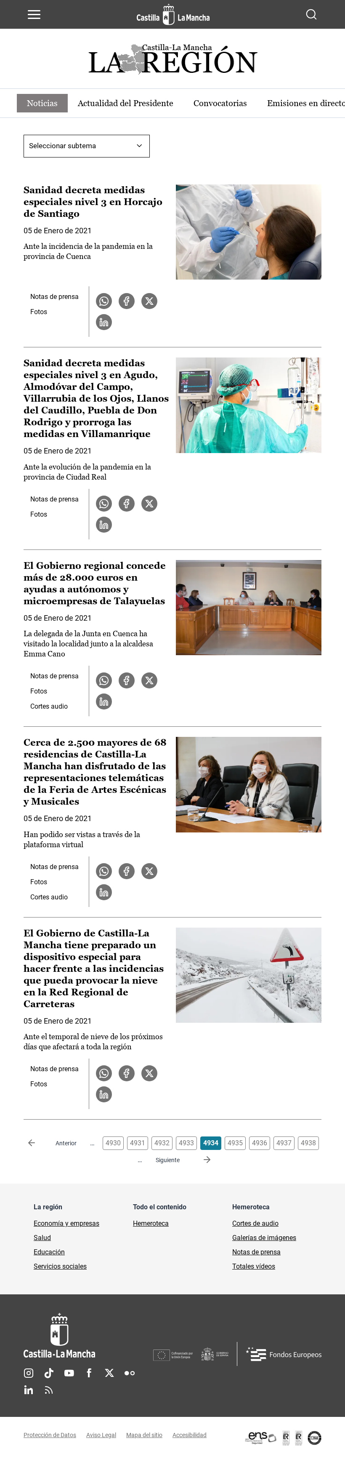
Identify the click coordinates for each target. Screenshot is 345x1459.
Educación (49, 1252)
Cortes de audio (255, 1223)
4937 (284, 1143)
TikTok (49, 1373)
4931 (137, 1143)
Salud (42, 1238)
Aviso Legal (101, 1435)
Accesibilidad (189, 1435)
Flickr (129, 1373)
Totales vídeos (253, 1266)
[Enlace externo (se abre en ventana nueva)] (282, 1438)
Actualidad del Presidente (125, 103)
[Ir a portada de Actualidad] (172, 62)
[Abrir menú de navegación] (34, 14)
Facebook (89, 1373)
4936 (259, 1143)
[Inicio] (88, 1335)
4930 (113, 1143)
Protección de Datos (50, 1435)
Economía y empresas (66, 1223)
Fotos (38, 312)
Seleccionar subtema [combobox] (62, 145)
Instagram (29, 1373)
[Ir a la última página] (200, 1160)
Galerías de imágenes (264, 1238)
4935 (235, 1143)
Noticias (42, 103)
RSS (49, 1390)
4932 (162, 1143)
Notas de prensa (54, 297)
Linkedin (29, 1390)
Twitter (109, 1373)
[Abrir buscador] (311, 14)
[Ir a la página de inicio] (173, 14)
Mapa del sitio (144, 1435)
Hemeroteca (151, 1223)
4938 (308, 1143)
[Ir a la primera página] (38, 1143)
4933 (186, 1143)
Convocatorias (220, 103)
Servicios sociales (60, 1266)
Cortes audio (49, 706)
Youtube (69, 1373)
